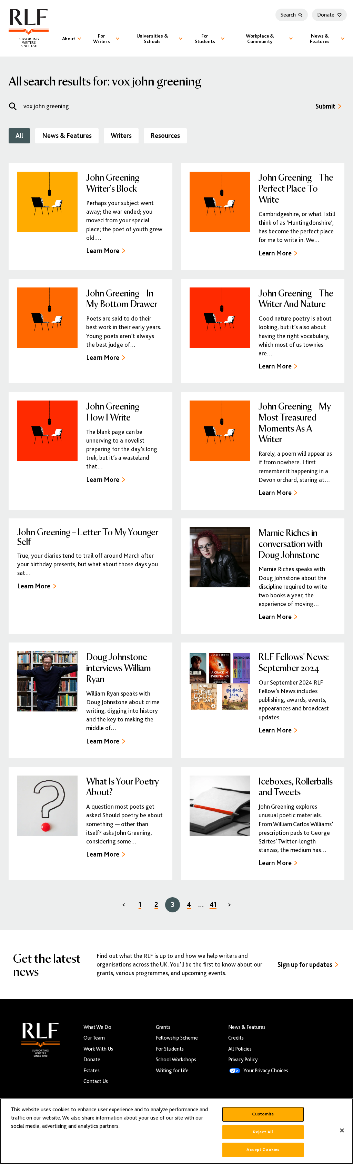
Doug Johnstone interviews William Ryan (118, 667)
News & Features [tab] (67, 135)
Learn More (102, 250)
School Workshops (176, 1059)
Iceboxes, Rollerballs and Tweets (296, 786)
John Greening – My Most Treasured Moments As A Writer (295, 422)
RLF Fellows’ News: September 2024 (294, 662)
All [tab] (19, 135)
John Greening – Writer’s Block (115, 182)
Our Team (94, 1037)
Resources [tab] (165, 135)
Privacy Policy (243, 1059)
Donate (325, 14)
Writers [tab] (121, 135)
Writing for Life (172, 1070)
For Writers (101, 38)
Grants (163, 1027)
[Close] (342, 1130)
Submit (325, 106)
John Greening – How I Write (115, 411)
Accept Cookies (262, 1149)
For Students (205, 38)
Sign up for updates (305, 964)
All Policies (240, 1048)
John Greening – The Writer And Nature (296, 298)
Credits (236, 1037)
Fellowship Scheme (177, 1037)
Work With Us (98, 1048)
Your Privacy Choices (265, 1070)
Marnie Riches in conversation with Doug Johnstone (291, 543)
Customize (263, 1114)
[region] (176, 1131)
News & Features (320, 38)
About (68, 39)
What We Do (97, 1027)
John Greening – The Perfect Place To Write (296, 188)
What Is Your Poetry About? (122, 786)
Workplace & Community (260, 38)
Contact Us (95, 1081)
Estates (91, 1070)
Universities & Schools (152, 38)
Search (288, 14)
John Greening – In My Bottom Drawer (121, 298)
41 (213, 904)
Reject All (263, 1132)
